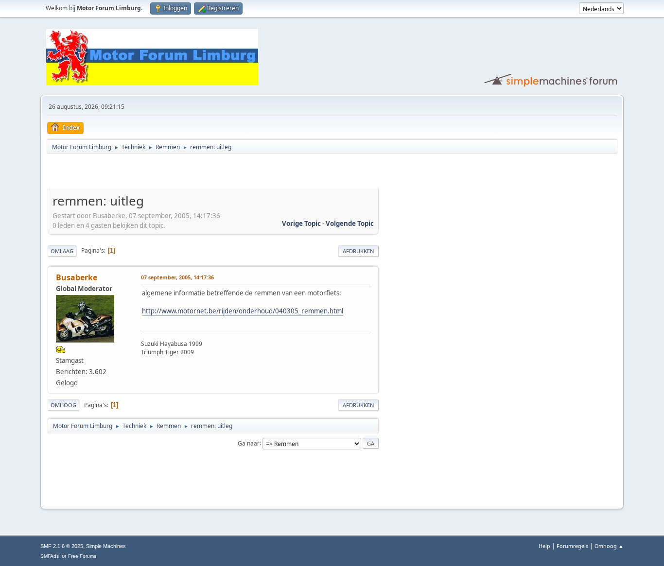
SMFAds (49, 556)
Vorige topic (301, 223)
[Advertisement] (161, 173)
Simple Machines (106, 546)
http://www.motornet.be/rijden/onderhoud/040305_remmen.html (242, 311)
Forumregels (572, 545)
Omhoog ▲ (609, 545)
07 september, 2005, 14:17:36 (177, 277)
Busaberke (76, 277)
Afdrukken (358, 251)
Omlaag (62, 251)
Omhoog (63, 405)
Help (544, 545)
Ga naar (249, 443)
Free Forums (82, 556)
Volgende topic (350, 223)
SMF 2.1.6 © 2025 (61, 546)
